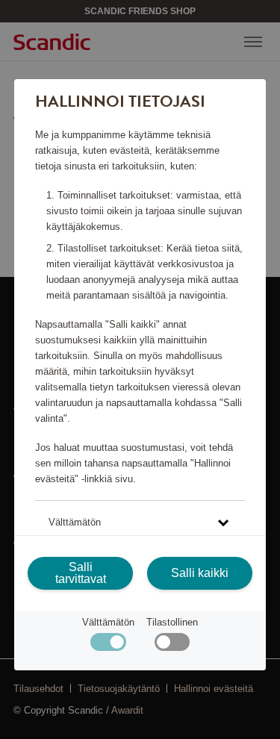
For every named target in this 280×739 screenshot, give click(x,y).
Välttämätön (108, 622)
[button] (140, 522)
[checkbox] (172, 645)
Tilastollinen (172, 622)
